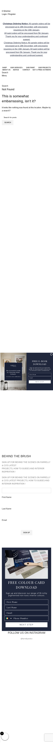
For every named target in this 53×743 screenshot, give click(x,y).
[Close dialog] (51, 354)
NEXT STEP (39, 382)
